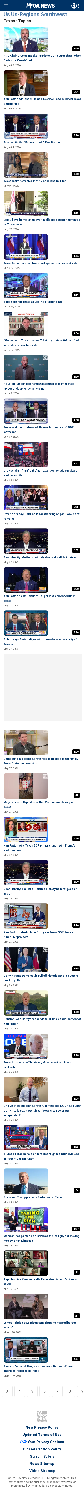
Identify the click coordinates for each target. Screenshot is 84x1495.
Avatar (74, 6)
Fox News (42, 1416)
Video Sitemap (42, 1471)
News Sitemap (42, 1464)
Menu (6, 5)
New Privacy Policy (42, 1427)
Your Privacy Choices (46, 1442)
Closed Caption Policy (42, 1449)
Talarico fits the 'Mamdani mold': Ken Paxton (32, 142)
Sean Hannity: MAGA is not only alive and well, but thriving (40, 557)
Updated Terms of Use (42, 1435)
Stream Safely (42, 1456)
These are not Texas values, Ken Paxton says (33, 301)
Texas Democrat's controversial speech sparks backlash (40, 263)
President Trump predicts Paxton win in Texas (33, 1197)
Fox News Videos (40, 6)
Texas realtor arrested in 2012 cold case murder (35, 181)
